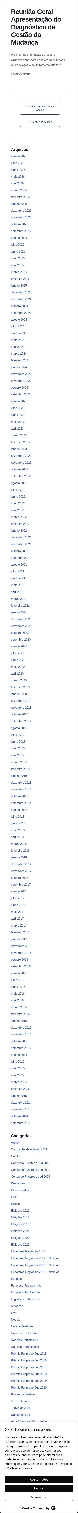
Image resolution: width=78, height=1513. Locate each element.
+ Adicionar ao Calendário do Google (40, 108)
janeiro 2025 (19, 285)
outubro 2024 (19, 306)
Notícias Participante (24, 1340)
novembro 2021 (21, 544)
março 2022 (19, 517)
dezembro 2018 (21, 782)
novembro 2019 (21, 707)
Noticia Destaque (22, 1326)
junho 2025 (18, 251)
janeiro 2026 (19, 203)
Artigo (15, 1142)
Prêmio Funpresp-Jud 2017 (29, 1367)
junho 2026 (18, 169)
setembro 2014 (21, 1123)
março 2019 (19, 762)
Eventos (16, 1278)
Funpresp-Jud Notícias (26, 1292)
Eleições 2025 (20, 1244)
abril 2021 (17, 592)
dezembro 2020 (21, 619)
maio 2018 (18, 830)
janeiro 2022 (19, 530)
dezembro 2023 (21, 374)
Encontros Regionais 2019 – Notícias (35, 1272)
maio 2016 (18, 993)
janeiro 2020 (19, 694)
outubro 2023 (19, 387)
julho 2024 (17, 326)
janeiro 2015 (19, 1095)
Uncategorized (20, 1414)
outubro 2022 (19, 469)
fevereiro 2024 (20, 360)
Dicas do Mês (20, 1190)
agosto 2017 (19, 891)
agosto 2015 (19, 1054)
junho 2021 (18, 578)
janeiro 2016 (19, 1020)
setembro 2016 (21, 966)
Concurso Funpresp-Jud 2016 (30, 1163)
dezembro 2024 (21, 292)
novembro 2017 (21, 871)
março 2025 (19, 272)
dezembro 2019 (21, 700)
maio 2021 (18, 585)
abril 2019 (17, 755)
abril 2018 (17, 837)
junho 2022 (18, 496)
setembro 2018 (21, 803)
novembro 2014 (21, 1109)
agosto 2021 (19, 564)
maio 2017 (18, 911)
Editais (15, 1203)
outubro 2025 (19, 224)
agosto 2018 (19, 809)
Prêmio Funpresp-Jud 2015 (29, 1353)
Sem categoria (20, 1401)
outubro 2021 (19, 551)
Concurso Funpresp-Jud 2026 (30, 1176)
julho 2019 (17, 734)
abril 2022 (17, 510)
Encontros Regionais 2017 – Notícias (35, 1258)
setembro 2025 (21, 231)
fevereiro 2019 (20, 769)
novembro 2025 (21, 217)
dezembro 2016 (21, 946)
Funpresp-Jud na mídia (26, 1285)
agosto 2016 (19, 973)
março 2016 (19, 1007)
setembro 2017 (21, 884)
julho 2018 (17, 816)
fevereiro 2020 (20, 687)
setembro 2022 (21, 476)
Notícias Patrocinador (25, 1346)
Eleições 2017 (20, 1217)
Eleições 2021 (20, 1231)
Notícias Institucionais (25, 1333)
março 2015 (19, 1082)
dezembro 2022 (21, 455)
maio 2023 (18, 421)
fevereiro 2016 (20, 1014)
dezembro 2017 (21, 864)
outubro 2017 (19, 877)
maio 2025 (18, 258)
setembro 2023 (21, 394)
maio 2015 (18, 1068)
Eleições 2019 (20, 1224)
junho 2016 (18, 986)
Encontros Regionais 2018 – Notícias (35, 1265)
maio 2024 (18, 340)
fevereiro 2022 (20, 523)
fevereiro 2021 (20, 605)
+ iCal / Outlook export (40, 122)
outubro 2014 (19, 1116)
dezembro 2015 (21, 1027)
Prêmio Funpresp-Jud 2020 (29, 1387)
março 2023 (19, 435)
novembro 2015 (21, 1034)
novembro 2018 (21, 789)
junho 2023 (18, 414)
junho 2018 (18, 823)
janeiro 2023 (19, 449)
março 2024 (19, 353)
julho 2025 (17, 244)
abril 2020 (17, 673)
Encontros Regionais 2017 (28, 1251)
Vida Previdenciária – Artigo (29, 1421)
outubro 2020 (19, 632)
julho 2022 (17, 489)
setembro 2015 (21, 1048)
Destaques (18, 1183)
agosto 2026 (19, 156)
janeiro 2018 (19, 857)
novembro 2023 (21, 380)
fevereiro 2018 (20, 850)
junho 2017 (18, 905)
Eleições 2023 (20, 1237)
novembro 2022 (21, 462)
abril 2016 (17, 1000)
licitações (17, 1306)
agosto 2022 (19, 483)
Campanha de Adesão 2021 (29, 1149)
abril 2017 (17, 918)
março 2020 (19, 680)
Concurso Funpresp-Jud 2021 (30, 1169)
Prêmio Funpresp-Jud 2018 (29, 1374)
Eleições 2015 (20, 1210)
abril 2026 (17, 183)
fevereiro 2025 (20, 278)
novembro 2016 (21, 952)
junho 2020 (18, 660)
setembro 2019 (21, 721)
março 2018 (19, 843)
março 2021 (19, 598)
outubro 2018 (19, 796)
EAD (14, 1197)
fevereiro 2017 (20, 932)
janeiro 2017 (19, 939)
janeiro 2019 (19, 775)
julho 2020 (17, 653)
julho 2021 (17, 571)
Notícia (15, 1319)
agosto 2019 (19, 728)
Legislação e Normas (25, 1299)
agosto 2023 (19, 401)
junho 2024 (18, 333)
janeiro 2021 (19, 612)
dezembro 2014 (21, 1102)
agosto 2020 (19, 646)
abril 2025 (17, 265)
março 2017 (19, 925)
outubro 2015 (19, 1041)
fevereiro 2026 (20, 197)
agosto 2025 (19, 237)
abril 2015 (17, 1075)
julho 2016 (17, 980)
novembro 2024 (21, 299)
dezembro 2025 (21, 210)
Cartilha (16, 1156)
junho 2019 (18, 741)
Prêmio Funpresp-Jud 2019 (29, 1380)
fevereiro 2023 (20, 442)
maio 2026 (18, 176)
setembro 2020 (21, 639)
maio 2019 (18, 748)
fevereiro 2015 (20, 1088)
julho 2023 (17, 408)
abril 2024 (17, 346)
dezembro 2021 (21, 537)
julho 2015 (17, 1061)
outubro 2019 (19, 714)
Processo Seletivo (23, 1394)
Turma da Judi (20, 1408)
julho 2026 (17, 163)
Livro (14, 1312)
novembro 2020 (21, 626)
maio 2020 (18, 666)
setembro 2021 (21, 557)
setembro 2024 (21, 312)
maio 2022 (18, 503)
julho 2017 (17, 898)
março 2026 (19, 190)
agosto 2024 (19, 319)
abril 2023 (17, 428)
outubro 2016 (19, 959)
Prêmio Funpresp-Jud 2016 (29, 1360)
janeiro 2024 (19, 367)
